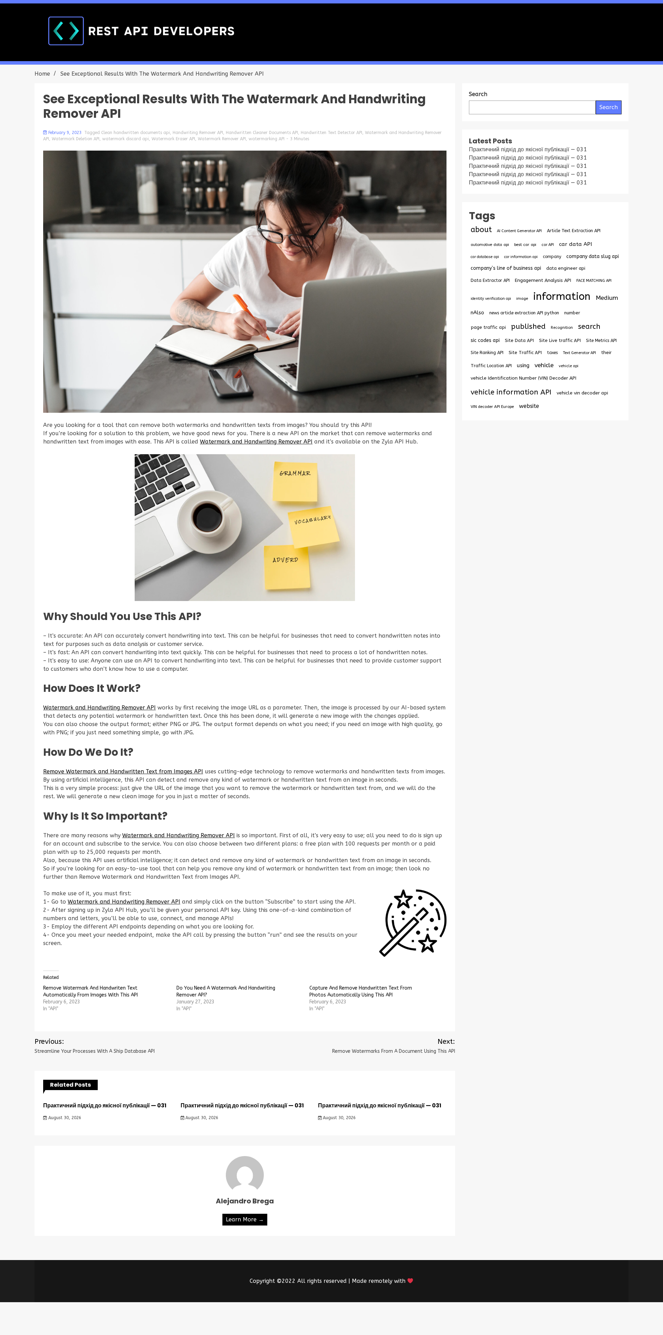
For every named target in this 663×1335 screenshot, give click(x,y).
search (589, 326)
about (481, 229)
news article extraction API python (524, 312)
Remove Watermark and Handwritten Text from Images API (123, 771)
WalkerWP (410, 1318)
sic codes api (485, 340)
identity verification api (491, 298)
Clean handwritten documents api (135, 132)
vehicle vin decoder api (582, 393)
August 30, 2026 (64, 1117)
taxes (552, 352)
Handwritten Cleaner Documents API (262, 132)
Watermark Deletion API (75, 138)
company (552, 256)
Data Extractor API (490, 280)
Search (608, 107)
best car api (525, 244)
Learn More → (245, 1219)
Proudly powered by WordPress (280, 1318)
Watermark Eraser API (173, 138)
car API (547, 244)
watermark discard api (125, 138)
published (528, 326)
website (529, 406)
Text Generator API (579, 353)
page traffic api (488, 327)
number (572, 312)
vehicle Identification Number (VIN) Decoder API (523, 378)
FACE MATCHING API (594, 280)
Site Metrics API (601, 340)
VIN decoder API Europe (492, 406)
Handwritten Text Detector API (331, 132)
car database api (485, 257)
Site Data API (519, 340)
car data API (575, 244)
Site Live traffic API (560, 340)
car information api (521, 257)
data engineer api (565, 268)
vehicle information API (511, 392)
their (606, 352)
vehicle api (568, 366)
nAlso (477, 313)
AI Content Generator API (519, 231)
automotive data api (490, 244)
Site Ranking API (487, 352)
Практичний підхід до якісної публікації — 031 (104, 1105)
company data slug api (592, 256)
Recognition (562, 327)
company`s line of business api (506, 268)
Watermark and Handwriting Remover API (256, 441)
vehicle (544, 365)
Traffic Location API (491, 365)
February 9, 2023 (65, 132)
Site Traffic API (525, 352)
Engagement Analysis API (543, 280)
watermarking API (267, 138)
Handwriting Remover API (198, 132)
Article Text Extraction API (573, 230)
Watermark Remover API (222, 138)
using (523, 365)
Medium (607, 298)
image (522, 298)
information (561, 296)
